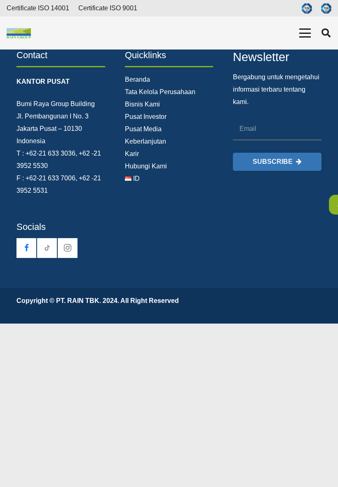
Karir (132, 153)
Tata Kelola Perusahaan (160, 91)
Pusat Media (143, 128)
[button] (305, 33)
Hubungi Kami (146, 166)
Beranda (137, 79)
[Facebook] (26, 248)
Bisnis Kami (142, 104)
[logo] (19, 33)
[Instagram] (67, 248)
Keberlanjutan (145, 141)
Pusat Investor (146, 116)
